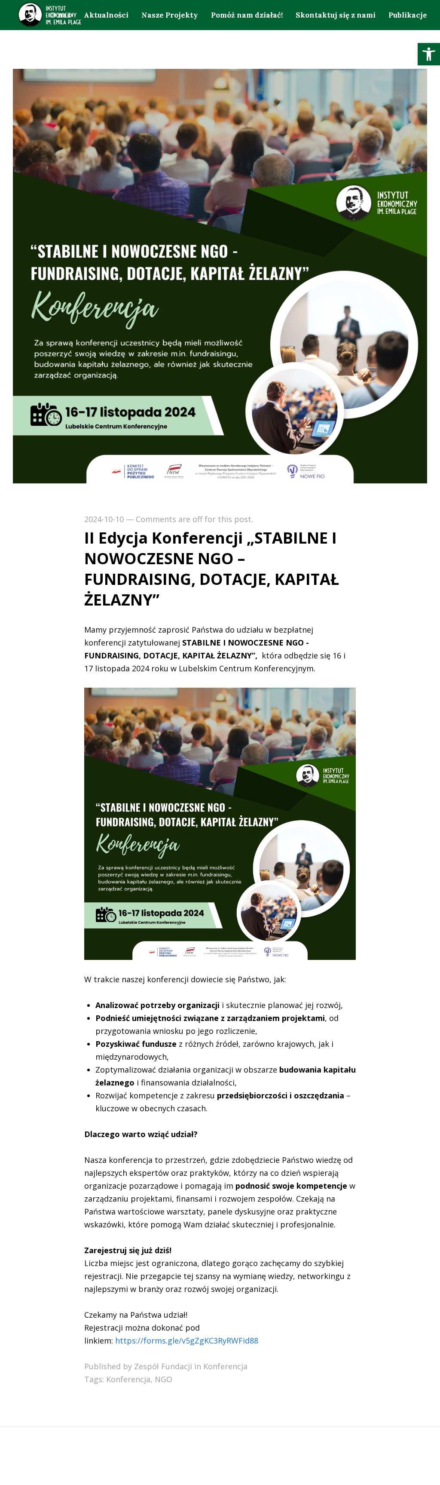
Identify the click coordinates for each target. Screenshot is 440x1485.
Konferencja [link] (225, 1366)
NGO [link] (163, 1379)
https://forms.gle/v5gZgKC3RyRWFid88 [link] (186, 1340)
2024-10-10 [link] (104, 519)
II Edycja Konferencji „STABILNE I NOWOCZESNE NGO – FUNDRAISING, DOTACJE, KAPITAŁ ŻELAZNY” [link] (211, 568)
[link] (429, 54)
